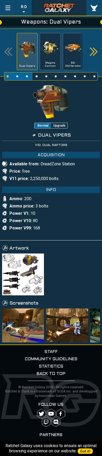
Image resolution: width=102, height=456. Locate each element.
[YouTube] (51, 413)
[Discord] (56, 421)
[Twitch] (46, 421)
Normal (42, 125)
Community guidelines (51, 359)
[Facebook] (60, 413)
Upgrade (59, 125)
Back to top (51, 374)
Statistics (51, 366)
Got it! (85, 451)
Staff (51, 352)
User (94, 8)
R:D (24, 7)
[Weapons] (23, 274)
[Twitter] (41, 413)
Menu (8, 8)
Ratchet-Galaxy (59, 8)
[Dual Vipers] (51, 101)
